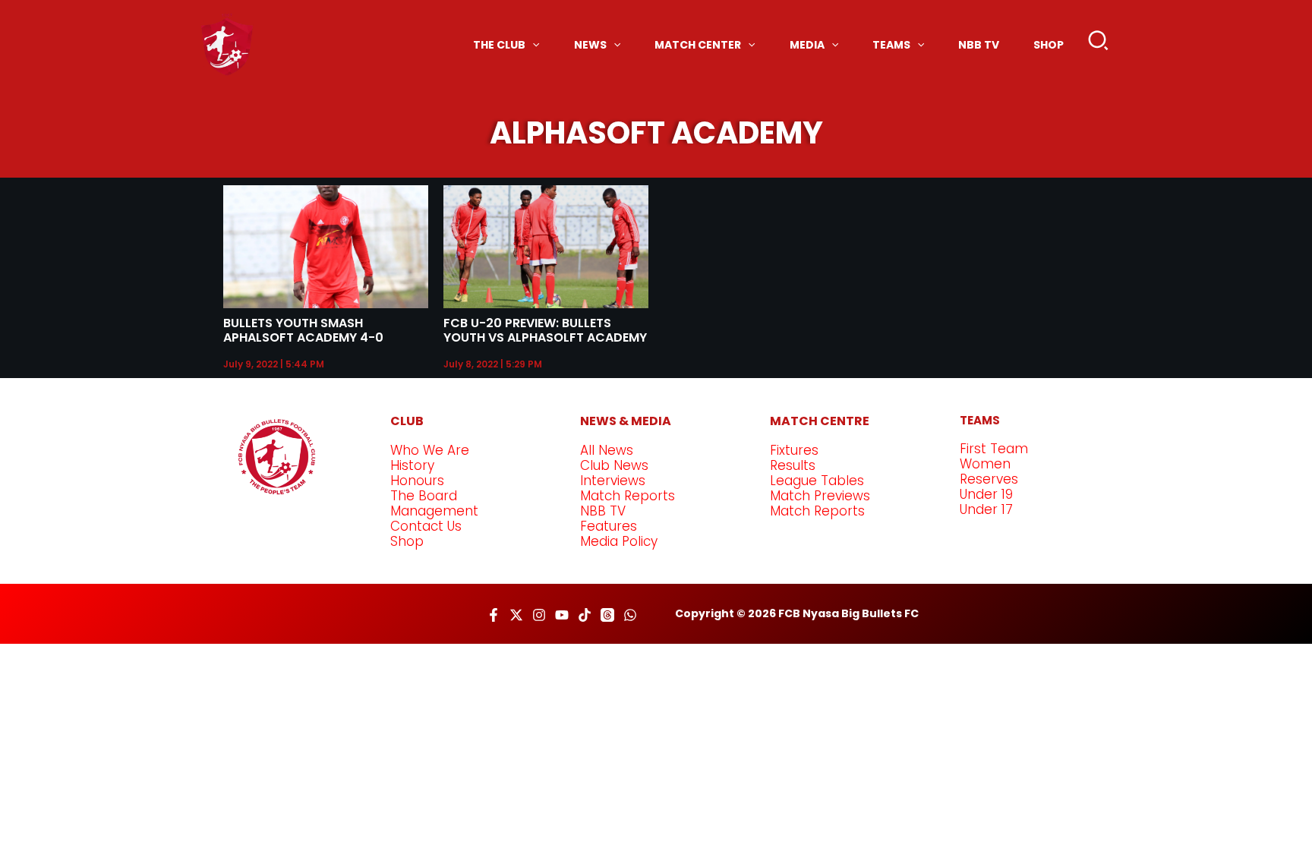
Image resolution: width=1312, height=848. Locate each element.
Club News (614, 465)
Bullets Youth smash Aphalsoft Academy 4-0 (303, 330)
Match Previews (820, 496)
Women (985, 464)
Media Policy (619, 541)
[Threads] (607, 615)
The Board (423, 496)
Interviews (612, 480)
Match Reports (627, 496)
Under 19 (986, 494)
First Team (994, 449)
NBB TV (603, 511)
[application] (532, 44)
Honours (417, 480)
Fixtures (794, 450)
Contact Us (426, 526)
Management (434, 511)
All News (606, 450)
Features (608, 526)
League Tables (817, 480)
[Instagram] (539, 615)
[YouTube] (562, 615)
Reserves (989, 479)
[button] (1099, 44)
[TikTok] (584, 615)
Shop (407, 541)
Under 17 (986, 509)
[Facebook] (493, 615)
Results (792, 465)
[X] (516, 615)
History (412, 465)
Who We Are (429, 450)
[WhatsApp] (630, 615)
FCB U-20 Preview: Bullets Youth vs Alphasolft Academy (545, 330)
